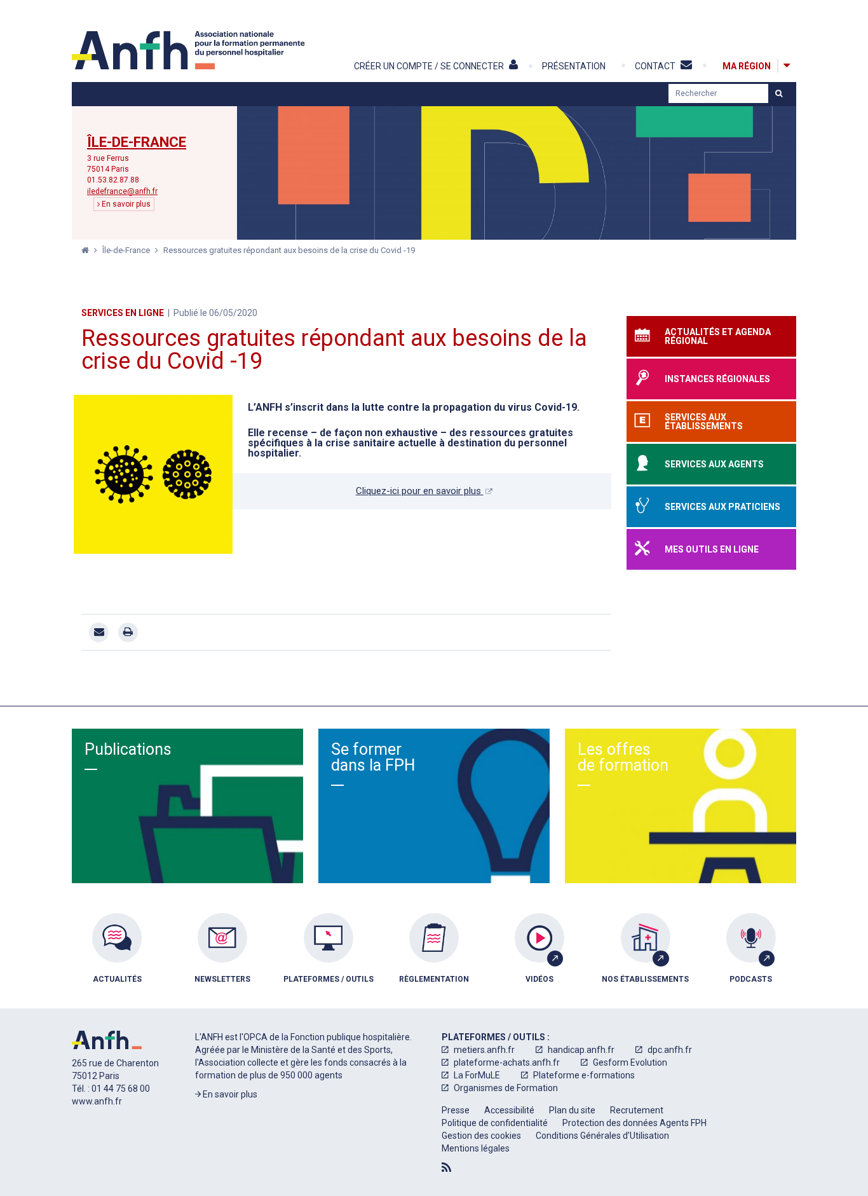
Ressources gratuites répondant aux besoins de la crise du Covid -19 (289, 250)
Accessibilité (509, 1110)
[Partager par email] (99, 632)
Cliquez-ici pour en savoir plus (420, 491)
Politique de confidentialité (495, 1123)
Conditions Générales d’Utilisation (602, 1136)
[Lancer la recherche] (778, 93)
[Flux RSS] (446, 1167)
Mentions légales (476, 1148)
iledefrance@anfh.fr (122, 191)
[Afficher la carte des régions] (786, 65)
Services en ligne (122, 313)
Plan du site (572, 1110)
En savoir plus (125, 204)
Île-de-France (136, 142)
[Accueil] (190, 50)
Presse (456, 1110)
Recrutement (636, 1110)
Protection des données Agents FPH (634, 1123)
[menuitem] (117, 957)
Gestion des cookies (481, 1136)
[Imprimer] (128, 632)
